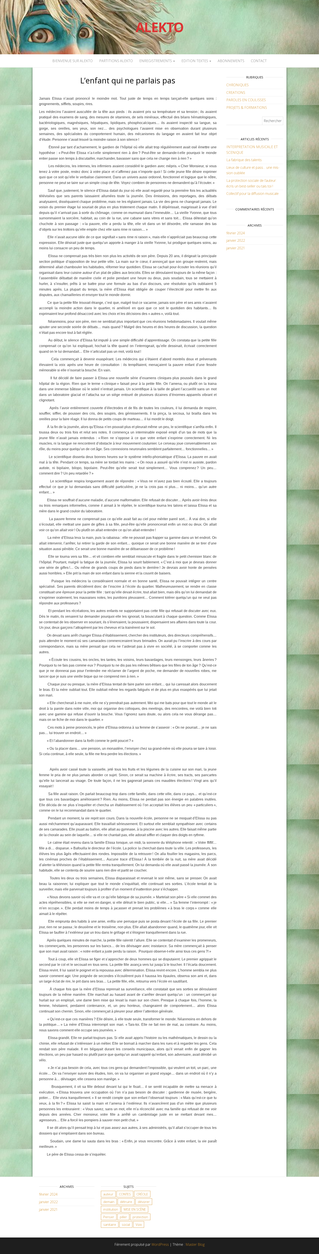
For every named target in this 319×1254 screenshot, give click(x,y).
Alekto (160, 27)
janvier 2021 (235, 248)
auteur (108, 1194)
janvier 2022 (235, 240)
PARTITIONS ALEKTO (116, 60)
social (126, 1224)
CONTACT (259, 60)
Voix (139, 1224)
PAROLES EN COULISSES (246, 100)
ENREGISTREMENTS (156, 60)
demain (108, 1201)
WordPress (160, 1244)
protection (140, 1217)
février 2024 (235, 233)
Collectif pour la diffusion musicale (252, 193)
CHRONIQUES (237, 85)
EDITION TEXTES (195, 60)
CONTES (125, 1194)
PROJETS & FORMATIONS (246, 107)
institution (110, 1209)
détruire (126, 1201)
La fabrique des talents (244, 159)
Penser (108, 1217)
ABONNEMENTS (231, 60)
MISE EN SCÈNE (135, 1209)
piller (123, 1217)
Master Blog (195, 1244)
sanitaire (109, 1224)
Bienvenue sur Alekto (72, 60)
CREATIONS (235, 92)
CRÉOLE (142, 1194)
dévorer (144, 1201)
